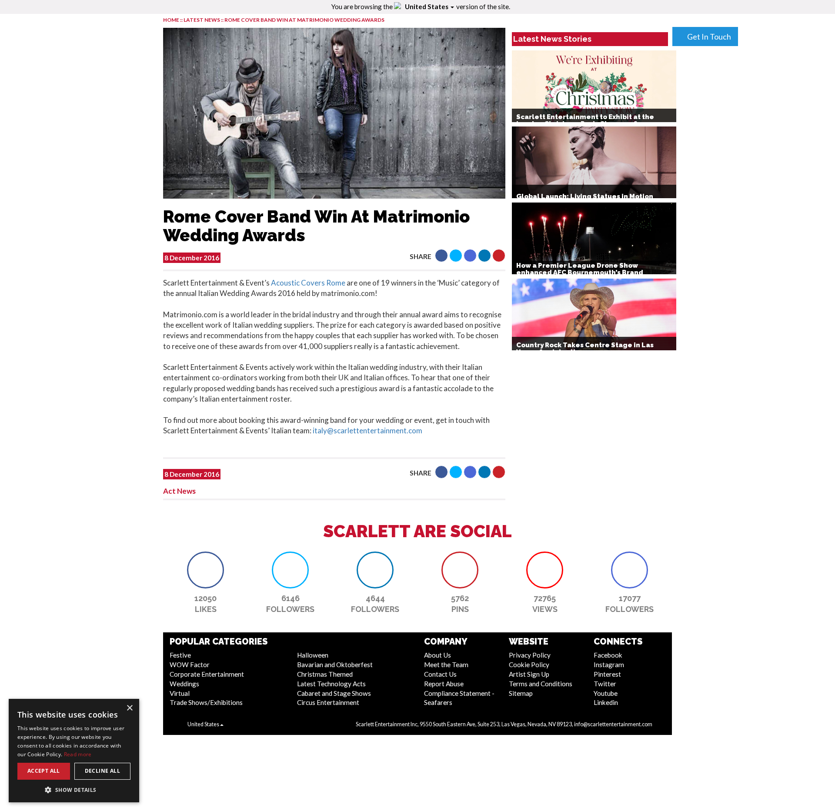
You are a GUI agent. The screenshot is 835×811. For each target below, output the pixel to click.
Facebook (608, 655)
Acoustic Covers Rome (308, 282)
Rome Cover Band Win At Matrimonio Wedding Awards (304, 20)
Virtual (180, 693)
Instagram (609, 664)
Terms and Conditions (540, 684)
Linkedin (606, 702)
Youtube (606, 693)
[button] (441, 255)
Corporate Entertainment (207, 674)
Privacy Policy (530, 655)
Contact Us (440, 674)
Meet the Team (446, 664)
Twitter (605, 684)
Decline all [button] (102, 770)
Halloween (312, 655)
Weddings (184, 684)
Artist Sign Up (529, 674)
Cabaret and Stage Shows (334, 693)
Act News (179, 490)
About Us (437, 655)
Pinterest (607, 674)
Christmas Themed (325, 674)
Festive (180, 655)
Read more (78, 754)
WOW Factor (190, 664)
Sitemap (521, 693)
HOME (171, 20)
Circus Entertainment (328, 702)
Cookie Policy (529, 664)
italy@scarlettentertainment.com (367, 430)
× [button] (129, 708)
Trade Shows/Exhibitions (206, 702)
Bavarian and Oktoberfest (335, 664)
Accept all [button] (43, 770)
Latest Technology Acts (331, 684)
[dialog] (74, 750)
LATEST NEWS (202, 20)
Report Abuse (444, 684)
